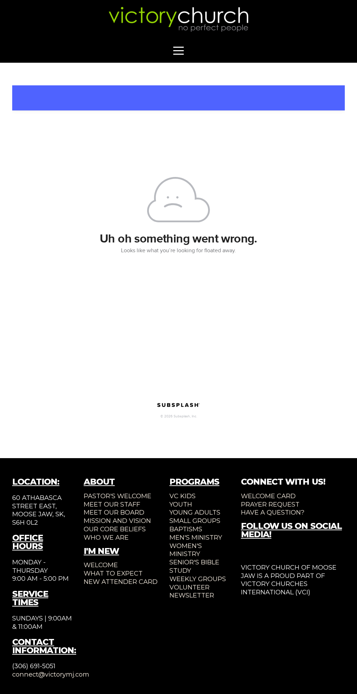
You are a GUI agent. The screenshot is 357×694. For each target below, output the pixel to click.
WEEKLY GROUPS (197, 579)
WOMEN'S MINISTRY (185, 550)
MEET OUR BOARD (114, 512)
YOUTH (180, 504)
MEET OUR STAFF (112, 504)
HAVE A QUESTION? (272, 512)
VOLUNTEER (189, 587)
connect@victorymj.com (50, 674)
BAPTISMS (185, 529)
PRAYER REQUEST (270, 504)
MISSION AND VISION (117, 521)
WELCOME (101, 565)
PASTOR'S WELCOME (117, 496)
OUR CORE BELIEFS (115, 529)
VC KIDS (182, 496)
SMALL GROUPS (194, 521)
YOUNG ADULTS (194, 512)
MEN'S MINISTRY (195, 537)
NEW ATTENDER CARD (121, 582)
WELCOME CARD (268, 496)
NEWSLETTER (191, 595)
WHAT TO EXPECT (113, 573)
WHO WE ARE (106, 537)
